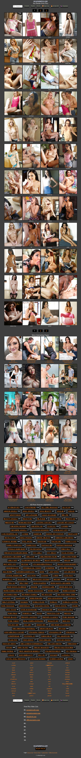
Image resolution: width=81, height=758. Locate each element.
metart (57, 579)
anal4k (60, 511)
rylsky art (13, 625)
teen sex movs (9, 644)
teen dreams (49, 417)
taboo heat (46, 636)
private (67, 613)
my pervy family (29, 594)
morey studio (69, 591)
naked (31, 663)
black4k (41, 519)
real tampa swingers (33, 621)
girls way (12, 560)
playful (49, 695)
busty (67, 681)
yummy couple (56, 659)
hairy (67, 691)
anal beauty (45, 511)
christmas (67, 679)
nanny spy (20, 598)
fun (31, 691)
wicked (50, 444)
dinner (49, 691)
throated (72, 644)
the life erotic (54, 644)
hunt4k (24, 564)
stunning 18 (29, 636)
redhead (67, 663)
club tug (68, 389)
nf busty (13, 472)
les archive (69, 572)
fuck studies (68, 553)
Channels (26, 6)
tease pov (13, 640)
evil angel (27, 541)
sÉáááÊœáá (13, 679)
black (13, 670)
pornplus (27, 613)
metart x (71, 579)
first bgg (65, 549)
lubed (55, 576)
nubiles (53, 602)
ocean (13, 686)
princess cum (53, 613)
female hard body (13, 500)
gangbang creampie (11, 557)
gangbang (49, 688)
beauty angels (11, 519)
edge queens (26, 538)
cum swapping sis (10, 534)
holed (67, 560)
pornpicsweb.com (32, 710)
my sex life (47, 594)
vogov (50, 389)
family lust (70, 541)
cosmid (64, 526)
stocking (67, 672)
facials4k (56, 541)
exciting (14, 665)
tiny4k (9, 647)
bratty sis (70, 519)
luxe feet (68, 576)
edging (49, 693)
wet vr (41, 655)
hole (13, 695)
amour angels (10, 511)
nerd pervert (36, 598)
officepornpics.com (33, 720)
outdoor (67, 670)
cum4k (25, 534)
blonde (31, 674)
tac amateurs (63, 636)
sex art (27, 625)
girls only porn (69, 557)
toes (49, 683)
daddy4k (38, 534)
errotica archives (64, 538)
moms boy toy (65, 587)
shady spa (40, 625)
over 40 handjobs (29, 610)
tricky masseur (41, 647)
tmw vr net (22, 647)
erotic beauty (43, 538)
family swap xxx (14, 545)
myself (31, 667)
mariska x (7, 579)
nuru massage (7, 606)
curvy (49, 679)
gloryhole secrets (31, 560)
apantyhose (50, 500)
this (49, 686)
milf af (11, 583)
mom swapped (39, 583)
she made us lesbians (61, 625)
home (49, 670)
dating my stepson (13, 417)
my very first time (66, 594)
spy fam (62, 629)
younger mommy (38, 659)
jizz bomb (68, 472)
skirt (49, 681)
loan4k (44, 576)
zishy (70, 659)
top (67, 686)
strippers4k (13, 636)
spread (67, 695)
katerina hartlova (25, 572)
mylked (7, 598)
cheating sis (37, 526)
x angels (66, 655)
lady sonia (54, 572)
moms (49, 674)
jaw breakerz (66, 568)
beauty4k (27, 519)
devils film (10, 538)
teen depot (49, 361)
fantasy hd (47, 545)
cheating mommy (18, 526)
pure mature (68, 417)
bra (32, 665)
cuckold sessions (40, 530)
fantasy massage (31, 361)
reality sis (53, 621)
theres (13, 693)
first (67, 667)
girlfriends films (48, 557)
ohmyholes (24, 606)
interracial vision (32, 568)
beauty (67, 693)
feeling (31, 688)
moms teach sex (31, 444)
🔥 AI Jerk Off (55, 6)
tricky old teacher (63, 647)
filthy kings (36, 549)
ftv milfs (51, 553)
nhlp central (8, 602)
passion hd (47, 610)
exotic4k (42, 541)
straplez (70, 632)
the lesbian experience (31, 644)
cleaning (49, 663)
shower (31, 672)
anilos (71, 511)
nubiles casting (70, 602)
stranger (31, 683)
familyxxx (31, 545)
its (49, 677)
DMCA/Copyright (53, 752)
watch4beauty (26, 655)
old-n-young (68, 500)
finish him (51, 549)
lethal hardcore (14, 576)
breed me (50, 472)
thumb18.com (31, 717)
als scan (66, 507)
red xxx (66, 621)
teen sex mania (63, 640)
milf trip (23, 583)
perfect (31, 695)
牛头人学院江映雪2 (67, 684)
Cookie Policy (45, 752)
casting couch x (44, 523)
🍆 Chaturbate (64, 6)
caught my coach (65, 523)
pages (13, 667)
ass (67, 665)
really (67, 688)
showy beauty (46, 629)
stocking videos (36, 632)
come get (13, 691)
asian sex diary (68, 444)
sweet (13, 663)
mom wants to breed (16, 587)
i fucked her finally (42, 564)
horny (49, 667)
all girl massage (49, 507)
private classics (50, 617)
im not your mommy (67, 564)
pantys (13, 681)
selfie (31, 670)
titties (31, 677)
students (67, 677)
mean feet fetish (41, 579)
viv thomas (71, 651)
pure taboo (13, 621)
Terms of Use (30, 752)
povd (31, 472)
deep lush (72, 534)
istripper (49, 568)
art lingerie (31, 515)
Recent (38, 6)
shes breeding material (23, 629)
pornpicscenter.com (33, 713)
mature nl (31, 417)
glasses (13, 672)
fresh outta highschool (16, 553)
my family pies (13, 389)
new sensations (55, 598)
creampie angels (19, 530)
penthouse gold (65, 610)
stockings (13, 688)
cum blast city (60, 530)
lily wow (31, 576)
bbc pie (13, 361)
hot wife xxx (9, 564)
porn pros (12, 613)
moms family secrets (68, 361)
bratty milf (31, 500)
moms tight (53, 591)
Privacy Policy (37, 752)
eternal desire (31, 389)
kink (42, 572)
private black (10, 617)
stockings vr (55, 632)
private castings (29, 617)
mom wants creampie (61, 583)
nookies (24, 602)
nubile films (39, 602)
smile (13, 677)
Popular (33, 6)
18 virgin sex (14, 507)
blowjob (67, 674)
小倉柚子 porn (32, 693)
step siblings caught (14, 632)
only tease (11, 610)
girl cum (13, 444)
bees (49, 672)
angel (31, 686)
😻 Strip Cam (45, 6)
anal (31, 679)
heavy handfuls (52, 560)
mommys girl (48, 587)
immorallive (12, 568)
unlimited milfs (53, 651)
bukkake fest (25, 523)
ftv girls (37, 553)
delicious (13, 674)
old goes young (41, 606)
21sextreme (30, 507)
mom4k (34, 587)
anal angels (28, 511)
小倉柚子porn (49, 665)
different (13, 683)
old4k (75, 606)
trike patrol (7, 651)
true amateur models (29, 651)
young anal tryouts (15, 659)
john (31, 681)
